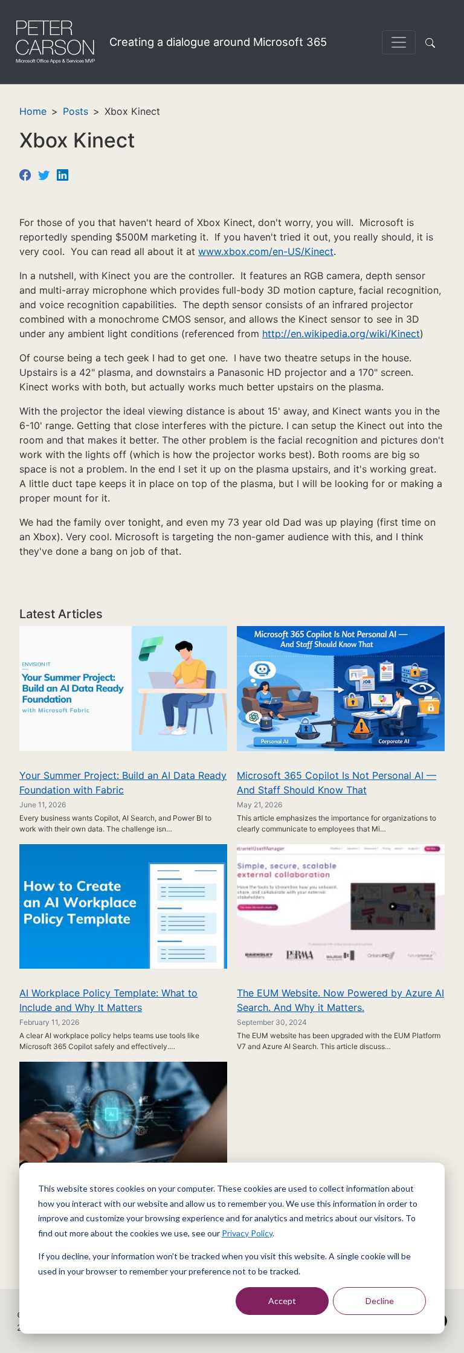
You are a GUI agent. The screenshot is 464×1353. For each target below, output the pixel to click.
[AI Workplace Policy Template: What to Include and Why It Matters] (123, 905)
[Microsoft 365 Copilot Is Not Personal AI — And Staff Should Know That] (341, 688)
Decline (380, 1301)
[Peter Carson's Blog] (54, 42)
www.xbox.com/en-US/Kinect (266, 251)
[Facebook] (25, 174)
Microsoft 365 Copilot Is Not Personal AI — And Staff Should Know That (336, 782)
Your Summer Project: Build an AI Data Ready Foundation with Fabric (123, 782)
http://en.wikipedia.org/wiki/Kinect (341, 334)
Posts (75, 111)
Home (33, 111)
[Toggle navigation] (399, 42)
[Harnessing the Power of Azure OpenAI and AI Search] (123, 1123)
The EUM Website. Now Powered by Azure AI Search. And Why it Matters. (340, 1000)
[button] (432, 42)
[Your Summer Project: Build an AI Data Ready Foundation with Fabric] (123, 688)
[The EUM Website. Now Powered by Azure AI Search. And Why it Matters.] (341, 905)
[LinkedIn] (62, 174)
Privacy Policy (247, 1233)
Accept (282, 1301)
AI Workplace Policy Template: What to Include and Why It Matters (108, 1000)
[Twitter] (44, 174)
